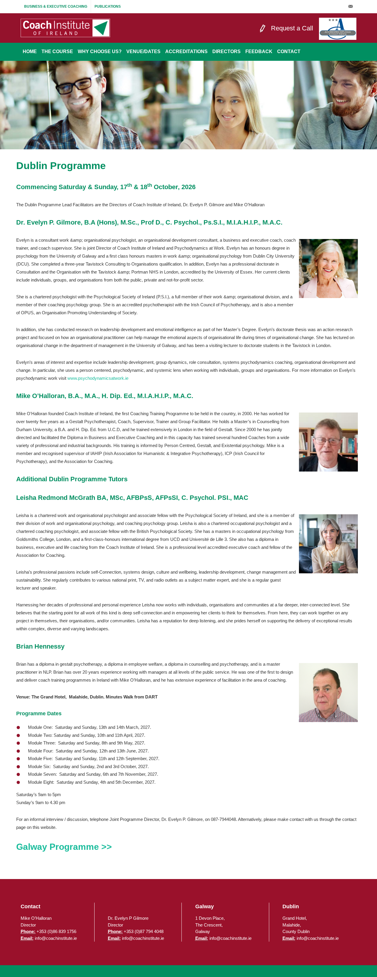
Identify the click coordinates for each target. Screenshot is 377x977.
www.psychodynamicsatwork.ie (97, 378)
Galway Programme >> (64, 847)
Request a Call (292, 28)
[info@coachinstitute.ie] (350, 6)
